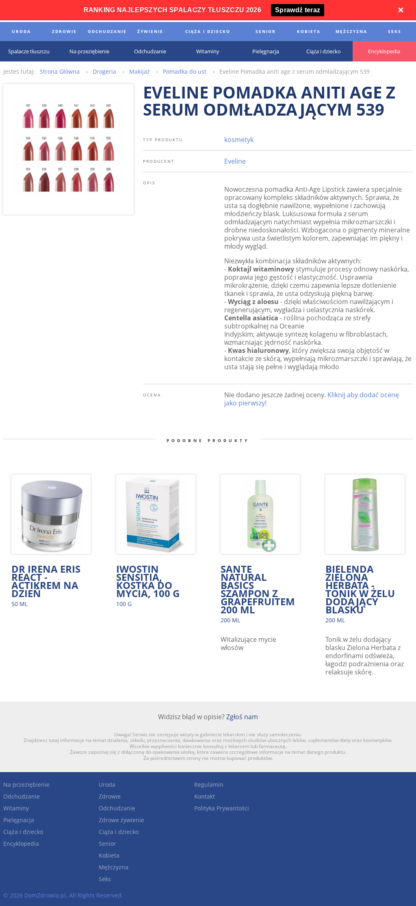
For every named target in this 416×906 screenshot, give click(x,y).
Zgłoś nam (242, 716)
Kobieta (109, 855)
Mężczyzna (113, 867)
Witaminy (16, 808)
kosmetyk (239, 139)
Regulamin (208, 784)
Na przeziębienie (26, 784)
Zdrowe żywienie (121, 820)
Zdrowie (110, 796)
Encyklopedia (21, 843)
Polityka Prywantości (221, 808)
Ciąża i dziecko (23, 832)
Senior (107, 843)
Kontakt (204, 796)
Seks (105, 879)
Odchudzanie (21, 796)
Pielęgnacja (18, 820)
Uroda (107, 784)
